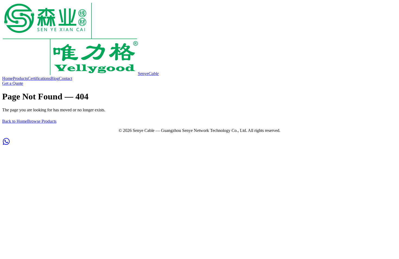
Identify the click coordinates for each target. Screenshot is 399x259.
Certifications (39, 78)
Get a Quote (12, 83)
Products (20, 78)
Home (7, 78)
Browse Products (41, 121)
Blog (54, 78)
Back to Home (14, 121)
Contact (65, 78)
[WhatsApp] (6, 144)
